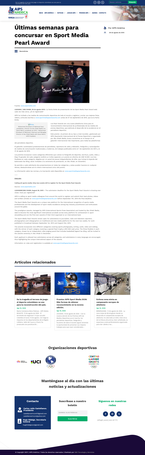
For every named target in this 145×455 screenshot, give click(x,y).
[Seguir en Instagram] (98, 2)
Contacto (102, 13)
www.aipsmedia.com (28, 106)
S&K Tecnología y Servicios (84, 452)
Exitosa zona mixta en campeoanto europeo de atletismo (107, 302)
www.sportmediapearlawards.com (47, 117)
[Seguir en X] (102, 2)
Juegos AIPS (71, 13)
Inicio (41, 13)
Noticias (60, 13)
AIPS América (49, 13)
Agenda (94, 13)
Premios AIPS (83, 13)
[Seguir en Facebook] (95, 2)
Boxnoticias (24, 51)
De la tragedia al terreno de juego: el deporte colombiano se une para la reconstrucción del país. (38, 3)
